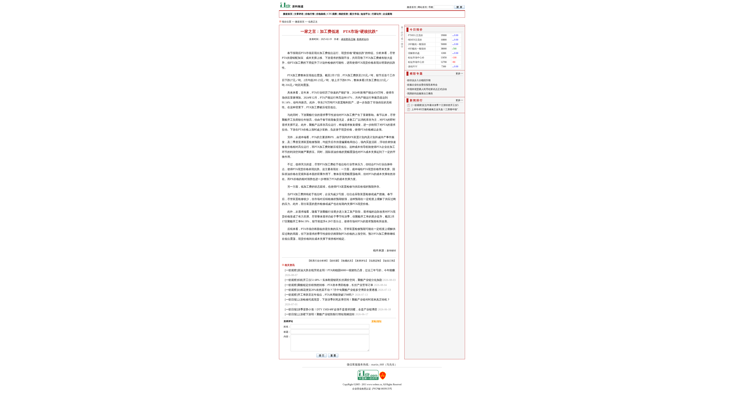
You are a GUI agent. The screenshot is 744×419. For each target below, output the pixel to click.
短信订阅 (389, 260)
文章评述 (298, 14)
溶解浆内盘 (414, 53)
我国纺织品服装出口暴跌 (420, 93)
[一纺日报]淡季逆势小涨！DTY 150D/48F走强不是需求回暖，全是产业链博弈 (331, 309)
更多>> (459, 73)
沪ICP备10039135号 (382, 388)
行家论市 (376, 14)
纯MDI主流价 (415, 39)
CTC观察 (332, 14)
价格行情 (309, 14)
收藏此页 (347, 260)
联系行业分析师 (318, 260)
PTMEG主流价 (415, 35)
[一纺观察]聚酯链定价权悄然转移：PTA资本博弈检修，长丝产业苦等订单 (329, 285)
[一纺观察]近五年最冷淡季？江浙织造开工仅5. (435, 105)
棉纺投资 (343, 14)
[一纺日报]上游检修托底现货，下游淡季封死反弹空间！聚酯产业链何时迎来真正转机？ (337, 299)
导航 (431, 7)
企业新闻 (387, 14)
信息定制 (375, 260)
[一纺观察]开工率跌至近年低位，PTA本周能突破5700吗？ (319, 294)
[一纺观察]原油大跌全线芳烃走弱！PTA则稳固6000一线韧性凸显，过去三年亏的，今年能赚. (340, 270)
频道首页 (411, 7)
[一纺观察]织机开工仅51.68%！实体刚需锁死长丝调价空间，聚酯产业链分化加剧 (333, 280)
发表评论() (363, 39)
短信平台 (365, 14)
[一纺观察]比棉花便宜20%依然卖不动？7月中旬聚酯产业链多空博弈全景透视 (331, 289)
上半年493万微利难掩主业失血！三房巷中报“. (435, 109)
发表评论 (361, 260)
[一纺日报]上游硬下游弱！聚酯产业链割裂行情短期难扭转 (320, 314)
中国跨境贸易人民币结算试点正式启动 (427, 89)
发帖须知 (376, 321)
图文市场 (354, 14)
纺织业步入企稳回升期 (419, 80)
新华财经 (391, 250)
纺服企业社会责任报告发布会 (422, 84)
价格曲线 (321, 14)
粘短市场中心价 (416, 57)
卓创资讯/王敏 (348, 39)
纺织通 (334, 260)
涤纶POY (413, 66)
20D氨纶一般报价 (417, 44)
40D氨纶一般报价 (417, 48)
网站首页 (422, 7)
